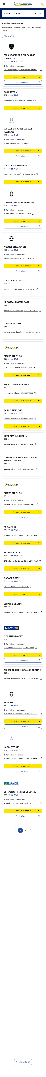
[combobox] (23, 13)
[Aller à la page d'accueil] (23, 4)
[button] (35, 13)
